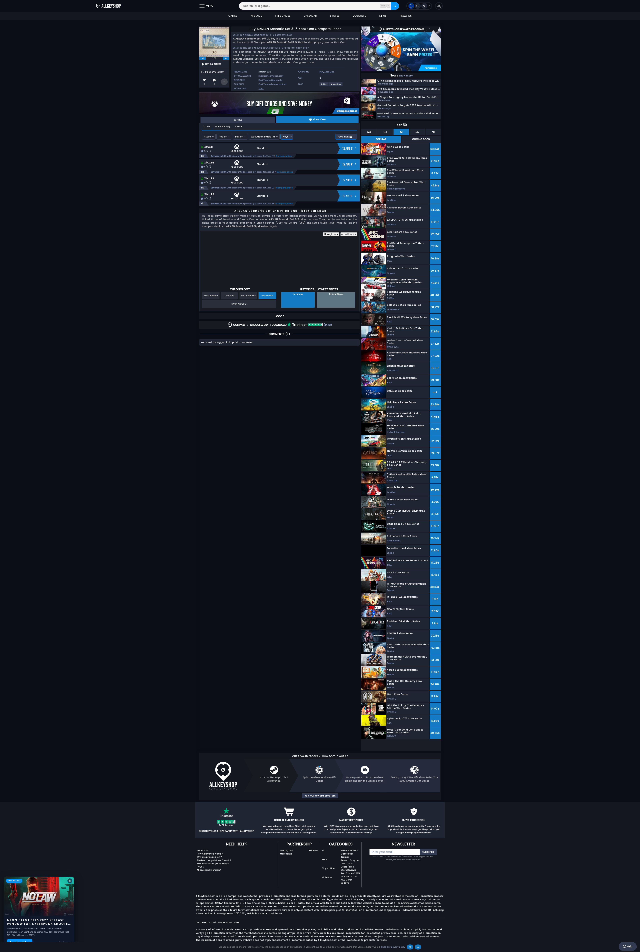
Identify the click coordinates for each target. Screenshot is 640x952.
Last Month (267, 295)
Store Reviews (348, 870)
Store (207, 136)
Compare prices (284, 156)
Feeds (238, 126)
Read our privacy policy (393, 947)
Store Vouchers (349, 850)
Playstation (328, 868)
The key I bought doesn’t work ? (214, 860)
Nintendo (327, 877)
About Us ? (202, 850)
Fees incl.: (343, 136)
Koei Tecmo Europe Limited (272, 84)
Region (223, 136)
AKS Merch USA (349, 876)
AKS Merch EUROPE (346, 881)
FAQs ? (200, 866)
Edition (239, 136)
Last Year (229, 295)
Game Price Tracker (347, 855)
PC (323, 850)
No (418, 947)
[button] (439, 6)
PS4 (321, 71)
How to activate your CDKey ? (213, 863)
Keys (285, 136)
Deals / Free (347, 866)
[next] (226, 58)
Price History (222, 126)
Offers (206, 126)
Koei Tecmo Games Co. (270, 80)
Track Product (239, 303)
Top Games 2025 (350, 873)
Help (629, 946)
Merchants (286, 853)
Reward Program (350, 860)
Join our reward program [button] (320, 795)
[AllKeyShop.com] (108, 6)
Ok (410, 947)
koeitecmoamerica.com (270, 75)
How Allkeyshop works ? (210, 853)
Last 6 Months (248, 295)
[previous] (202, 58)
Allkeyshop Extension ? (209, 870)
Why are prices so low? (209, 857)
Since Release (211, 295)
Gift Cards (346, 863)
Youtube (313, 850)
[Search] (395, 6)
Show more (406, 75)
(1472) (327, 325)
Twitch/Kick (286, 850)
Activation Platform (263, 136)
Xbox (261, 88)
